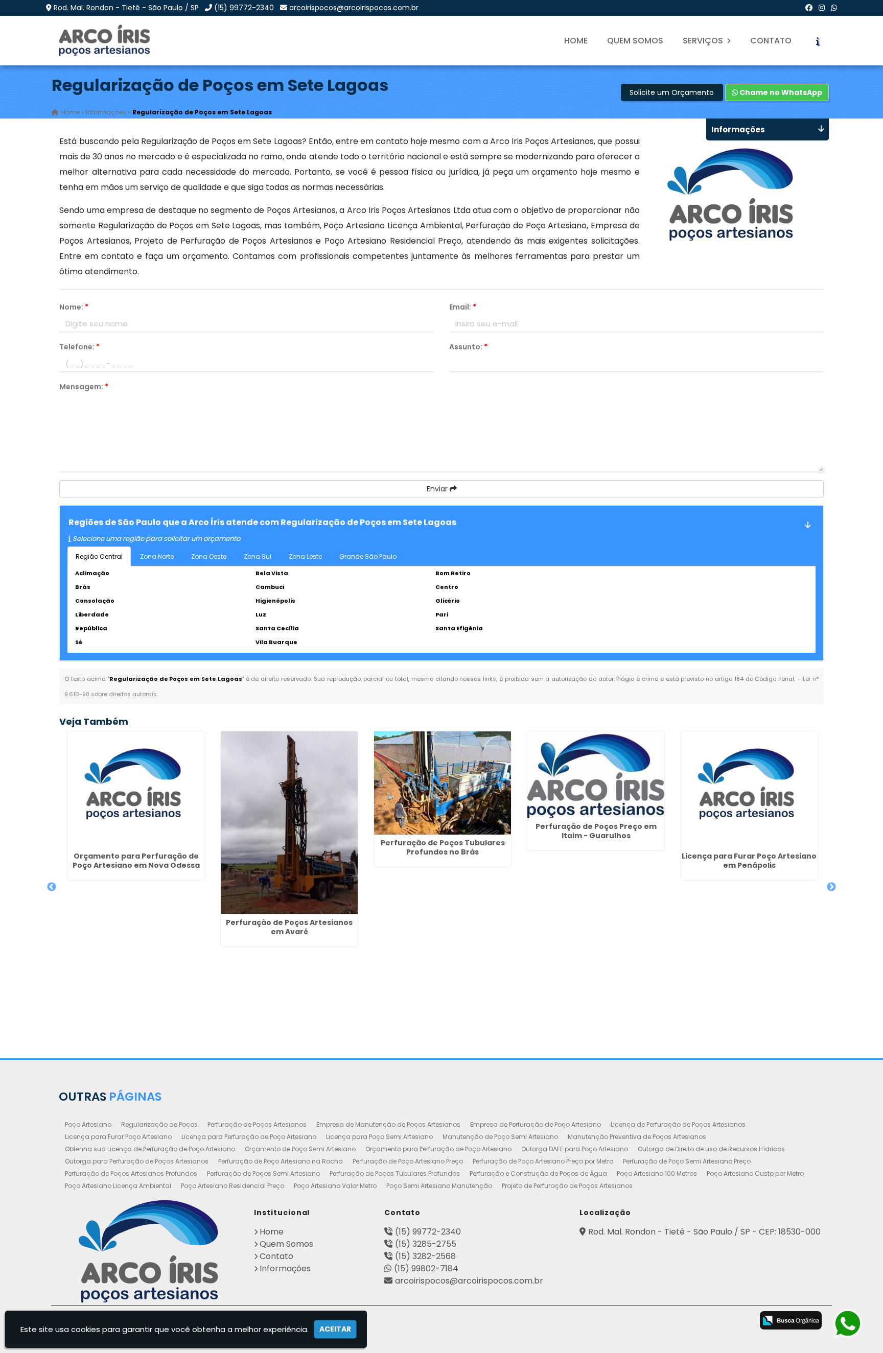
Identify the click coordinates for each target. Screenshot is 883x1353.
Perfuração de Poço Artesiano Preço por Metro (543, 1161)
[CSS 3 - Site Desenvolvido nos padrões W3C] (698, 1321)
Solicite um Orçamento (672, 92)
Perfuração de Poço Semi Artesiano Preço (687, 1161)
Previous (52, 887)
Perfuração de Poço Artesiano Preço (408, 1161)
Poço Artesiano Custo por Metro (755, 1173)
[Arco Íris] (149, 1251)
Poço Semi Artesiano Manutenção (439, 1185)
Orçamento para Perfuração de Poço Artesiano (438, 1149)
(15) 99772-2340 (244, 8)
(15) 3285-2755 (425, 1244)
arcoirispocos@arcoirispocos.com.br (354, 8)
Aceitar (335, 1329)
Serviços (704, 40)
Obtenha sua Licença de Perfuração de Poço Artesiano (150, 1149)
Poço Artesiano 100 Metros (657, 1173)
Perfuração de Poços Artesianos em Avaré (289, 927)
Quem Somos (635, 40)
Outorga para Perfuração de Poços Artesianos (136, 1161)
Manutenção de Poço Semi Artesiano (500, 1136)
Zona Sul (257, 556)
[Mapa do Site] (628, 1318)
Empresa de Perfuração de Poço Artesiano (535, 1124)
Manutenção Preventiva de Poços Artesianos (637, 1136)
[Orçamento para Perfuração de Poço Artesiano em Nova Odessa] (135, 789)
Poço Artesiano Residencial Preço (232, 1185)
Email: (462, 307)
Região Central (99, 556)
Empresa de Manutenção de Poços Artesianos (388, 1124)
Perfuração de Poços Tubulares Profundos (395, 1173)
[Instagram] (822, 8)
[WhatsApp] (834, 8)
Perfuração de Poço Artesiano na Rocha (280, 1161)
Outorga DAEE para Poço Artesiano (574, 1149)
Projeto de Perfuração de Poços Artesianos (567, 1185)
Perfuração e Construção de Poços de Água (538, 1173)
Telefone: (79, 347)
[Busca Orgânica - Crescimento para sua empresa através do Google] (791, 1320)
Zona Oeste (208, 556)
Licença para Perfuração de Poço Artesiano (248, 1136)
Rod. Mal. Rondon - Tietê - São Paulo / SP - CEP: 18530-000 (704, 1232)
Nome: (73, 307)
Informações (285, 1268)
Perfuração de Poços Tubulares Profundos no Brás (443, 847)
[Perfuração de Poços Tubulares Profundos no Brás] (442, 782)
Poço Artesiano (88, 1124)
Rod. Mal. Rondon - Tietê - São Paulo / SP (126, 8)
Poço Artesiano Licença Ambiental (118, 1185)
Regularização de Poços (159, 1124)
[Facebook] (808, 8)
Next (831, 887)
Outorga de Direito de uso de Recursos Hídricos (711, 1149)
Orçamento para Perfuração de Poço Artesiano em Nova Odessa (136, 860)
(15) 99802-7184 (426, 1268)
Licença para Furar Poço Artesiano (118, 1136)
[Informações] (817, 41)
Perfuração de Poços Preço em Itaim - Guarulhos (596, 831)
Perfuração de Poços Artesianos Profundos (131, 1173)
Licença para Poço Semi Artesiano (379, 1136)
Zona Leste (305, 556)
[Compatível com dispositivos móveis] (739, 1321)
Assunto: (468, 347)
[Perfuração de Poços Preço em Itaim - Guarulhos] (595, 774)
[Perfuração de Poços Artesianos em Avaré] (289, 822)
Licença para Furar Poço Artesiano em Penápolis (749, 860)
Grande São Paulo (368, 556)
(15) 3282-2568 (425, 1256)
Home (576, 40)
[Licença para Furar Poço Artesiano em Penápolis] (749, 789)
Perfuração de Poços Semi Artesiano (263, 1173)
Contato (771, 40)
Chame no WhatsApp (780, 92)
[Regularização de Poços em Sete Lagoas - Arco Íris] (105, 40)
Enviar (438, 489)
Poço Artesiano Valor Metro (335, 1185)
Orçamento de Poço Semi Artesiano (300, 1149)
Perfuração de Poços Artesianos (257, 1124)
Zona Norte (157, 556)
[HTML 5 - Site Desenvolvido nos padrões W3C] (658, 1321)
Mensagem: (83, 387)
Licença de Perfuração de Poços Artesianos (678, 1124)
